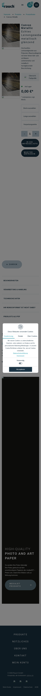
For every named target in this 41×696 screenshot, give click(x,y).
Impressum (20, 356)
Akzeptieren (20, 369)
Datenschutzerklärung (20, 353)
